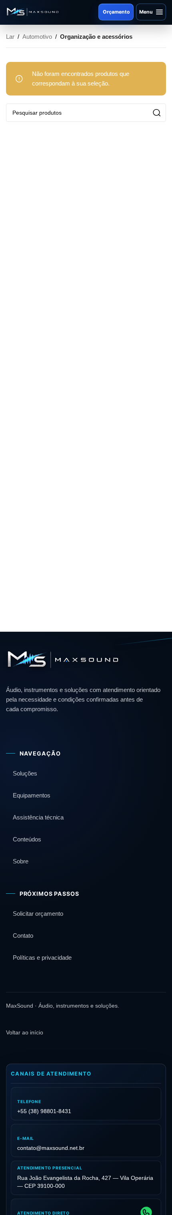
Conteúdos (27, 839)
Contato (23, 935)
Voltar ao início (24, 1032)
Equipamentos (31, 795)
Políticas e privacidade (42, 957)
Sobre (20, 861)
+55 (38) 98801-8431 (44, 1111)
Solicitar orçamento (38, 913)
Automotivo (37, 36)
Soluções (25, 773)
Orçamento (116, 12)
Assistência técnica (38, 817)
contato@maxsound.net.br (50, 1148)
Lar (10, 36)
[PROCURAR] (157, 112)
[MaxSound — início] (32, 11)
